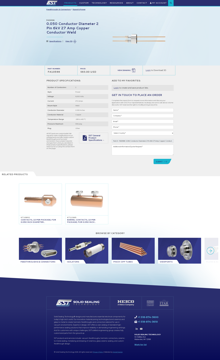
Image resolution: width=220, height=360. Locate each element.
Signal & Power (79, 9)
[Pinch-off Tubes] (133, 251)
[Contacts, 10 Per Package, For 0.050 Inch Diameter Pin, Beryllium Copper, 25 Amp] (40, 199)
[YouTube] (141, 329)
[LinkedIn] (136, 329)
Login (148, 70)
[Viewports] (179, 251)
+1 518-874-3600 (148, 317)
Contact (142, 3)
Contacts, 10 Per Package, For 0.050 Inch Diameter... (38, 220)
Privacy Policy (98, 352)
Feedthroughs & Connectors (58, 9)
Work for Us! (140, 345)
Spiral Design (118, 352)
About (130, 3)
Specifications (55, 41)
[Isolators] (86, 251)
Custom (84, 3)
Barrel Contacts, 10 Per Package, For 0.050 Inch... (81, 220)
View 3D (68, 41)
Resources (116, 3)
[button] (171, 3)
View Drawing (124, 70)
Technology (99, 3)
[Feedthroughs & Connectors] (40, 251)
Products (70, 3)
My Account (159, 3)
